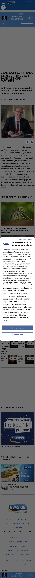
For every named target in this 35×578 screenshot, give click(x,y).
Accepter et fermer (17, 328)
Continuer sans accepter (24, 239)
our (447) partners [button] (12, 249)
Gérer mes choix (17, 334)
